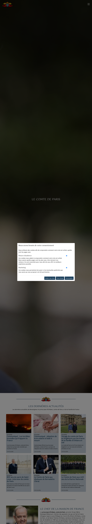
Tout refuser (60, 278)
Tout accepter (69, 278)
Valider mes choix (50, 278)
